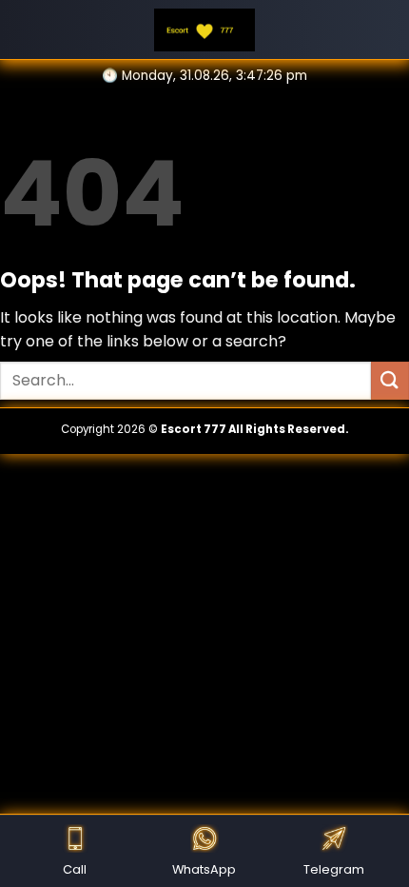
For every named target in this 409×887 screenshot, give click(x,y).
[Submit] (390, 380)
